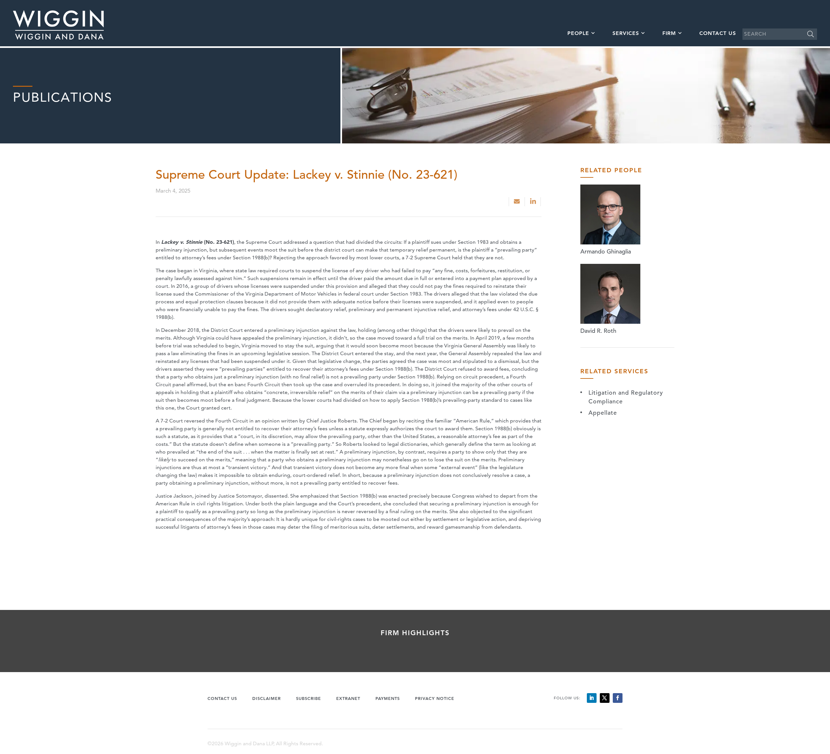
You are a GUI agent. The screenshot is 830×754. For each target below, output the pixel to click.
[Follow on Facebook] (617, 698)
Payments (387, 698)
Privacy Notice (434, 698)
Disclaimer (266, 698)
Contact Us (717, 33)
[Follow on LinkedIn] (592, 698)
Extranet (348, 698)
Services (625, 33)
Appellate (602, 412)
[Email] (517, 201)
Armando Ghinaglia (605, 251)
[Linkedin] (533, 201)
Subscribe (308, 698)
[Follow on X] (605, 698)
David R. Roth (598, 330)
